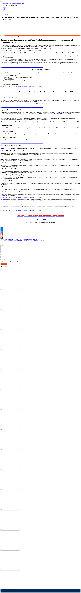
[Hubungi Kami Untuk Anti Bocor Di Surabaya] (10, 349)
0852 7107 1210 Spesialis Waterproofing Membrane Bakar (12, 3)
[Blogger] (40, 236)
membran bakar (12, 204)
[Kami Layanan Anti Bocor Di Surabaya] (10, 430)
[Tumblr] (40, 238)
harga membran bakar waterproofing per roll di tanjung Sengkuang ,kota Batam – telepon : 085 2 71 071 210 (22, 240)
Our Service (5, 10)
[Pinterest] (40, 234)
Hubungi (59, 206)
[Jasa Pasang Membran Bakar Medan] (10, 329)
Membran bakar (4, 194)
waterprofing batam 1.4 (14, 36)
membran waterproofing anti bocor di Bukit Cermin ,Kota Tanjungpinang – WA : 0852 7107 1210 (20, 239)
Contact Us (5, 14)
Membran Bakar (9, 12)
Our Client (5, 8)
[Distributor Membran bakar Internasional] (10, 269)
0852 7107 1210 (40, 219)
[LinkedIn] (40, 230)
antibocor (35, 206)
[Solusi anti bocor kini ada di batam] (10, 490)
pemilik (4, 199)
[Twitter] (40, 232)
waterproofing (58, 113)
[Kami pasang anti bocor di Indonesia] (10, 550)
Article (4, 9)
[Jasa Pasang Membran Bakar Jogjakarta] (10, 450)
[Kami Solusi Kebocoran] (10, 389)
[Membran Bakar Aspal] (10, 289)
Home (4, 7)
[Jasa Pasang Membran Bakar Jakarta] (10, 369)
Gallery (4, 13)
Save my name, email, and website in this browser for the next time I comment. (17, 261)
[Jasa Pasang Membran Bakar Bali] (10, 309)
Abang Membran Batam (5, 36)
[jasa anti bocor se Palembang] (10, 570)
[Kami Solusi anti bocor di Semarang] (10, 510)
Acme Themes (11, 591)
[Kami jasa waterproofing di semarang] (10, 470)
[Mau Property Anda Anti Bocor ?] (10, 530)
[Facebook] (40, 228)
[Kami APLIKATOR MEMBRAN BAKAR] (10, 410)
